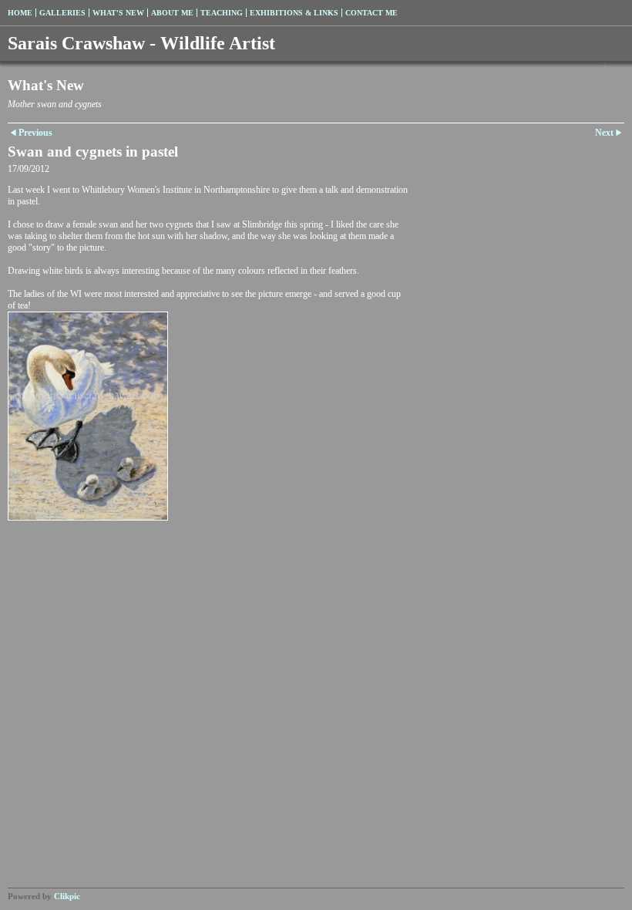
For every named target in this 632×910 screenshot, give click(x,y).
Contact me (371, 12)
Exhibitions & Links (294, 12)
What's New (118, 12)
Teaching (221, 12)
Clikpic (67, 896)
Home (20, 12)
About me (172, 12)
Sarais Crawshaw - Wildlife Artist (141, 43)
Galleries (62, 12)
